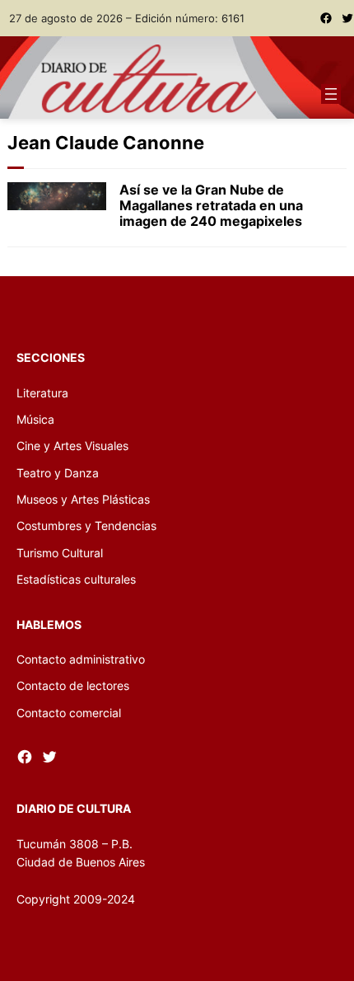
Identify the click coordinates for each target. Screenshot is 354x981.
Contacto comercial (68, 713)
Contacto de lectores (72, 685)
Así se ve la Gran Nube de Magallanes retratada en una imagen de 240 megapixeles (211, 205)
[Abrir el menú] (331, 94)
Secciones (50, 357)
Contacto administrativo (80, 659)
